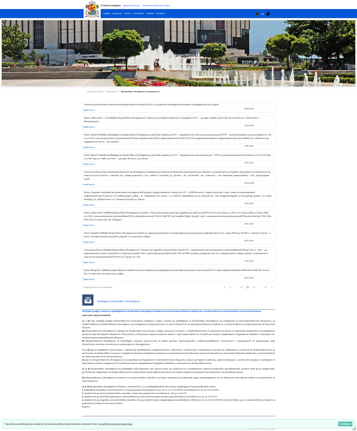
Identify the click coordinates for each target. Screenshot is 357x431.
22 (255, 287)
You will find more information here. (115, 424)
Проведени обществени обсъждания (118, 301)
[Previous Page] (224, 287)
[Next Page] (271, 287)
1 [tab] (319, 80)
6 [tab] (333, 80)
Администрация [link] (131, 5)
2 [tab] (322, 80)
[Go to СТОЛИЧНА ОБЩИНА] (92, 9)
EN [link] (262, 13)
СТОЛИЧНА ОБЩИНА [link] (110, 5)
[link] (257, 14)
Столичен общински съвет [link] (156, 5)
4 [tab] (328, 80)
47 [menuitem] (266, 287)
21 (248, 287)
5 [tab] (330, 80)
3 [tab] (325, 80)
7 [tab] (336, 80)
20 (242, 287)
